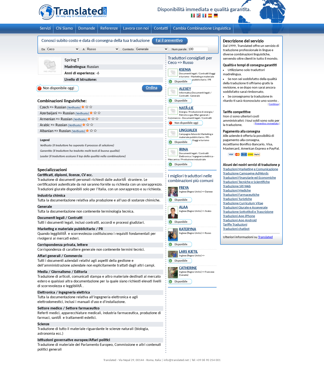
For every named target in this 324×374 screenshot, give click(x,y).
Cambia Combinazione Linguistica (202, 29)
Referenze (109, 29)
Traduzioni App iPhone (239, 216)
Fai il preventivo (169, 41)
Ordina (151, 88)
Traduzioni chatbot (236, 229)
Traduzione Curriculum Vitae (243, 203)
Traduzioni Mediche (237, 190)
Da (43, 49)
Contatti (161, 29)
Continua (274, 104)
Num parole (179, 49)
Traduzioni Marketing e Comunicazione (250, 169)
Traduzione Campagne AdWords (245, 173)
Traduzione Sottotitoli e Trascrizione (248, 212)
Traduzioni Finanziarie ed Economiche (249, 178)
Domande (86, 29)
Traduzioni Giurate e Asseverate (245, 207)
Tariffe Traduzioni (235, 225)
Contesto (128, 49)
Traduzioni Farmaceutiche (241, 195)
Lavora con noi (136, 29)
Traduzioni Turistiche (237, 199)
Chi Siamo (64, 29)
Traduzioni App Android (240, 220)
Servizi (45, 29)
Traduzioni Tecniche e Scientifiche (246, 182)
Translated (265, 237)
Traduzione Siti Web (237, 186)
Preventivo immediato (267, 123)
